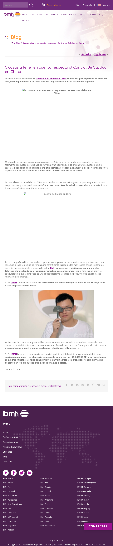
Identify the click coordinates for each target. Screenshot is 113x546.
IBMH (52, 267)
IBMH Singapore (9, 525)
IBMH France (45, 504)
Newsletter (88, 5)
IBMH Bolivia (8, 482)
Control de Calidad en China (51, 78)
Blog (101, 14)
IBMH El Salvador (84, 487)
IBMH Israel (44, 521)
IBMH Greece (82, 517)
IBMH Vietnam (8, 530)
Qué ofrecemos (10, 442)
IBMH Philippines (10, 500)
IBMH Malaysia (83, 521)
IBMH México (8, 478)
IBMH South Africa (47, 525)
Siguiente (100, 54)
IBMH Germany (83, 495)
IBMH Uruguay (83, 500)
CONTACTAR (98, 526)
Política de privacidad (74, 544)
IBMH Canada (83, 504)
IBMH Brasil (45, 512)
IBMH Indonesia (9, 521)
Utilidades (7, 451)
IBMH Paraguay (83, 508)
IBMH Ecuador (46, 487)
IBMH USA (7, 508)
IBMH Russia (45, 495)
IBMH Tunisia (82, 525)
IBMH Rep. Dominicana (12, 504)
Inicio (24, 14)
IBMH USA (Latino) (10, 517)
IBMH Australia (46, 517)
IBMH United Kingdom (86, 482)
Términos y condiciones (95, 544)
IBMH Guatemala (10, 495)
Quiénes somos (10, 437)
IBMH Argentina (46, 500)
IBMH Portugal (9, 491)
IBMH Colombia (46, 508)
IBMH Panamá (46, 478)
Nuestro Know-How (12, 446)
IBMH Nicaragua (84, 478)
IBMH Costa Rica (9, 512)
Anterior (86, 54)
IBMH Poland (45, 491)
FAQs (77, 5)
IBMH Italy (44, 482)
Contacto (26, 20)
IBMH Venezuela (84, 491)
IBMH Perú (7, 487)
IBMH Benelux (83, 512)
